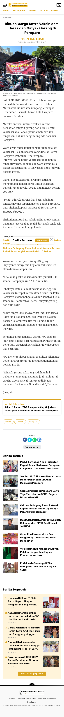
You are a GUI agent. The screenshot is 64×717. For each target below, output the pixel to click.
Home (6, 10)
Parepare (33, 422)
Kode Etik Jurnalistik (47, 699)
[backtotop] (32, 686)
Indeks (32, 10)
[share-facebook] (25, 440)
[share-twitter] (29, 440)
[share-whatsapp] (34, 440)
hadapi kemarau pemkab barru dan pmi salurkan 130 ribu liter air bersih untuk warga (23, 616)
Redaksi (11, 699)
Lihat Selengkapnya (31, 674)
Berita (54, 10)
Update (43, 240)
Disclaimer (32, 702)
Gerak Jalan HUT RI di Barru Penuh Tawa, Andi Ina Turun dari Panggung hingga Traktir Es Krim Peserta (24, 631)
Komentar (33, 447)
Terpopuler (19, 10)
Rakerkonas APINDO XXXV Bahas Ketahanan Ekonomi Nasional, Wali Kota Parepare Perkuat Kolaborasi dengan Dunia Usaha (23, 660)
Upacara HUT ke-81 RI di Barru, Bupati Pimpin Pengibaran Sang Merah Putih (22, 601)
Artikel (44, 10)
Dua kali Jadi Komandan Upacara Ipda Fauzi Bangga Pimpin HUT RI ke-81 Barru (23, 645)
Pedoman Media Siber (26, 699)
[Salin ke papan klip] (39, 440)
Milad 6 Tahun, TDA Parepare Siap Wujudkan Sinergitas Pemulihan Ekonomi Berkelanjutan (31, 409)
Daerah (20, 422)
